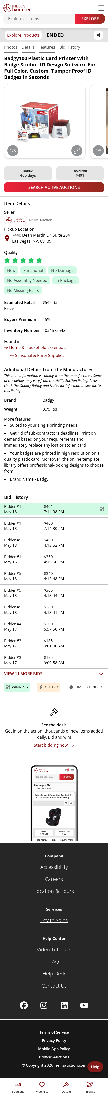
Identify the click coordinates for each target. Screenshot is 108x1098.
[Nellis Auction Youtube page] (84, 1005)
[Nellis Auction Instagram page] (44, 1005)
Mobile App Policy (54, 1048)
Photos (11, 47)
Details (28, 47)
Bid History (69, 47)
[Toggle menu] (101, 8)
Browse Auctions (54, 1056)
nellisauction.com (70, 1065)
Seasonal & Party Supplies (39, 355)
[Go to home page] (16, 8)
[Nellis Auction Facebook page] (24, 1005)
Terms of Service (54, 1032)
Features (47, 47)
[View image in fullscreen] (76, 150)
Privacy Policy (54, 1040)
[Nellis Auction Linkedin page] (64, 1005)
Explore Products (23, 35)
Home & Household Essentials (37, 347)
